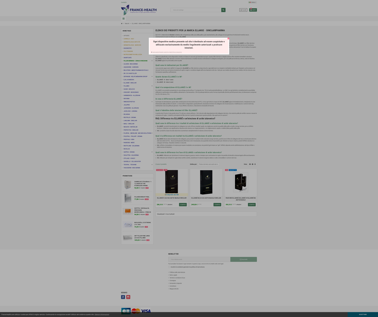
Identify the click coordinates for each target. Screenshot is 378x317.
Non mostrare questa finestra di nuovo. (167, 52)
